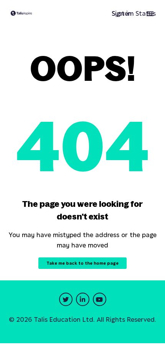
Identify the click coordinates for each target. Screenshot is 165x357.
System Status (134, 13)
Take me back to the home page (82, 263)
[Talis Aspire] (21, 14)
